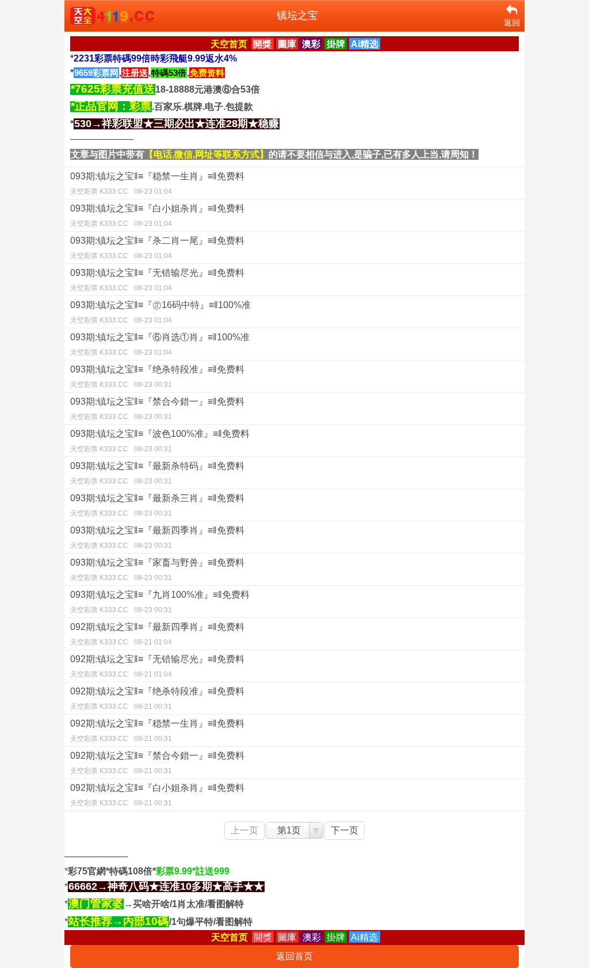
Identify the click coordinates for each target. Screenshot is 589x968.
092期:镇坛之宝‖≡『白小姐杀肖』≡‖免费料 (157, 795)
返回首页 (294, 956)
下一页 (344, 830)
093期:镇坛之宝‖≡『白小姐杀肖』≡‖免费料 (157, 215)
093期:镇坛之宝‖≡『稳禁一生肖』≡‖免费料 (157, 183)
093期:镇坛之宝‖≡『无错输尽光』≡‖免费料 (157, 280)
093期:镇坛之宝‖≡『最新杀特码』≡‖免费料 (157, 473)
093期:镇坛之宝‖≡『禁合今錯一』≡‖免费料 (157, 409)
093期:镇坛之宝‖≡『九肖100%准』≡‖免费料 (160, 602)
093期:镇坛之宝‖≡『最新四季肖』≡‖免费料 (157, 537)
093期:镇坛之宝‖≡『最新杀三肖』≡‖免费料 (157, 505)
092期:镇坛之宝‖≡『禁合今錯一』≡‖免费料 (157, 763)
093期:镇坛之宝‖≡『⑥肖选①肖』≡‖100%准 (160, 344)
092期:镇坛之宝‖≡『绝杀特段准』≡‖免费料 (157, 698)
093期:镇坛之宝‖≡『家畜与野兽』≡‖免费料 (157, 570)
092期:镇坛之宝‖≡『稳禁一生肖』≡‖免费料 (157, 731)
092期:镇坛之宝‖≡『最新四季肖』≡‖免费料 (157, 634)
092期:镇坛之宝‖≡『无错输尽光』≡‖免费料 (157, 666)
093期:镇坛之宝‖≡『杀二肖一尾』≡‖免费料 (157, 248)
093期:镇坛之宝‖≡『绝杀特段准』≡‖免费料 (157, 376)
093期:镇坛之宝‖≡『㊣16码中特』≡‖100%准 (160, 312)
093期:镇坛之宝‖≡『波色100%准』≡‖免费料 (160, 441)
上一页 (244, 830)
